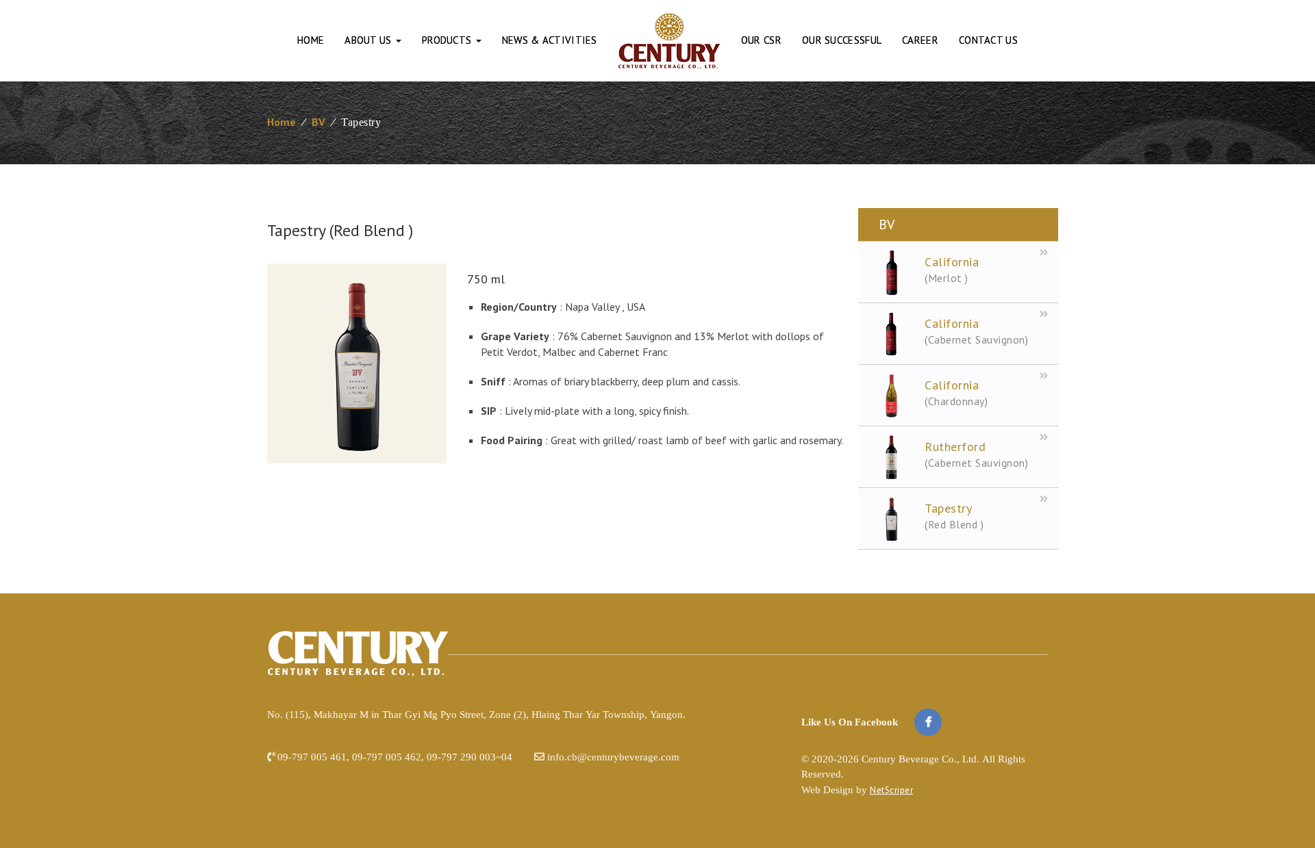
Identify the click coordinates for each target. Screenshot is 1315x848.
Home (310, 40)
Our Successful (841, 40)
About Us (369, 40)
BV (318, 122)
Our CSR (761, 40)
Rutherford (976, 454)
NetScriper (891, 790)
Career (920, 40)
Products (448, 40)
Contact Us (988, 40)
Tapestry (954, 515)
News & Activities (549, 40)
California (952, 269)
